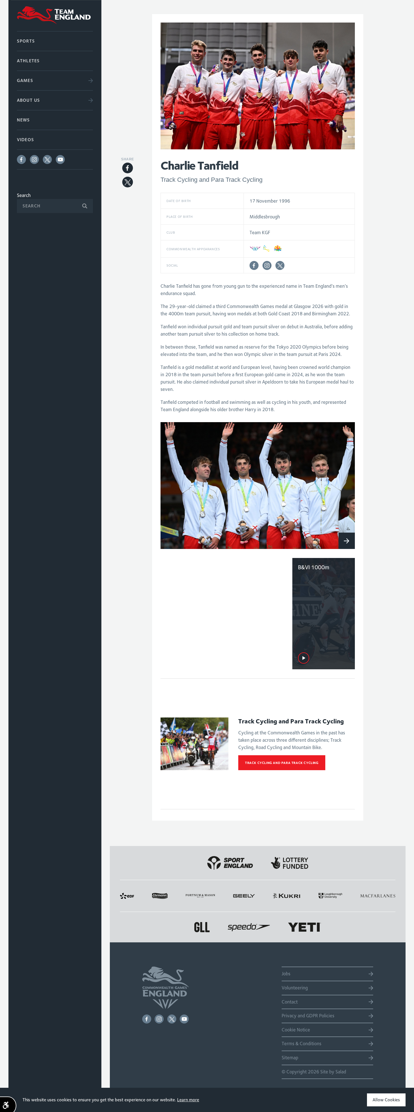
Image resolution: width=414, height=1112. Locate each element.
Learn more (188, 1099)
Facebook (21, 159)
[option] (258, 485)
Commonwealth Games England (55, 15)
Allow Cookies (386, 1099)
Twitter (47, 159)
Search (24, 195)
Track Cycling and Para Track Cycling (282, 763)
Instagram (34, 159)
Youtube (60, 159)
